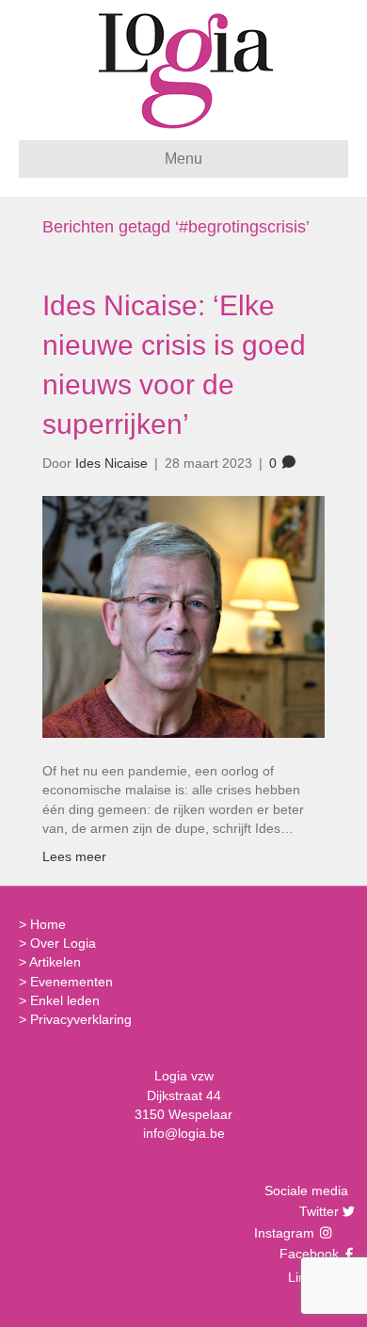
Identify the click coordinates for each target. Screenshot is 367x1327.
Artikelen (55, 961)
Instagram (286, 1232)
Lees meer (74, 856)
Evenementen (71, 981)
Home (48, 924)
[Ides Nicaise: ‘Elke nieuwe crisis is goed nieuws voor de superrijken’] (183, 615)
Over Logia (63, 943)
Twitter (316, 1211)
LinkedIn (311, 1277)
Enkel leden (65, 1000)
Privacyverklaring (81, 1019)
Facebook (306, 1253)
